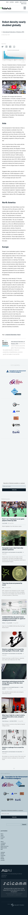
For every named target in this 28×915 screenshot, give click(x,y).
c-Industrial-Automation (11, 334)
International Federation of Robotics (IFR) (13, 32)
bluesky (2, 858)
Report (19, 334)
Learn (2, 838)
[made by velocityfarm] (15, 905)
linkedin (2, 854)
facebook (3, 855)
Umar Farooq (5, 721)
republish (17, 2)
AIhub (3, 622)
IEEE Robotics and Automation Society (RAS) (12, 552)
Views (2, 835)
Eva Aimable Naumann (14, 687)
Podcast (3, 837)
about (7, 2)
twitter (2, 857)
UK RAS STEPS (13, 721)
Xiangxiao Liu (5, 687)
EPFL (3, 587)
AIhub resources (23, 2)
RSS (2, 849)
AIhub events (23, 3)
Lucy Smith (4, 523)
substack (3, 852)
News (2, 834)
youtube (3, 860)
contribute (12, 2)
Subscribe (14, 489)
